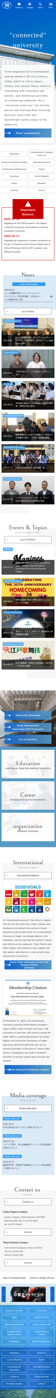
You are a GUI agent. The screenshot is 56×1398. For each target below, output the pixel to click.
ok (40, 39)
